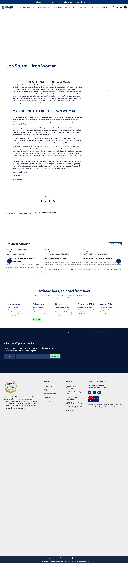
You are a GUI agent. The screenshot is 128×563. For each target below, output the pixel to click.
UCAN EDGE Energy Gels (73, 393)
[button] (113, 7)
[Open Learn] (106, 7)
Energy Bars (70, 410)
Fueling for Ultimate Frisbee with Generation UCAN (21, 259)
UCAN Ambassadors (62, 254)
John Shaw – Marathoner (56, 258)
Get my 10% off (54, 356)
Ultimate (22, 254)
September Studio (52, 558)
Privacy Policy (49, 386)
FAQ (45, 390)
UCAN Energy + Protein (74, 403)
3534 (110, 269)
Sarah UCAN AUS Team (17, 272)
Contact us (48, 405)
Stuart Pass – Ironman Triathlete (97, 258)
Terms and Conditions (52, 394)
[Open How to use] (99, 7)
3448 (71, 269)
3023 (33, 272)
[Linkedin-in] (99, 392)
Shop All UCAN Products (71, 387)
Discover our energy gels (45, 2)
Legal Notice (49, 397)
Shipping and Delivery (52, 401)
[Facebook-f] (90, 392)
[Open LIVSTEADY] (87, 7)
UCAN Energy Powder (74, 407)
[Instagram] (94, 392)
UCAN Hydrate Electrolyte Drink (72, 398)
